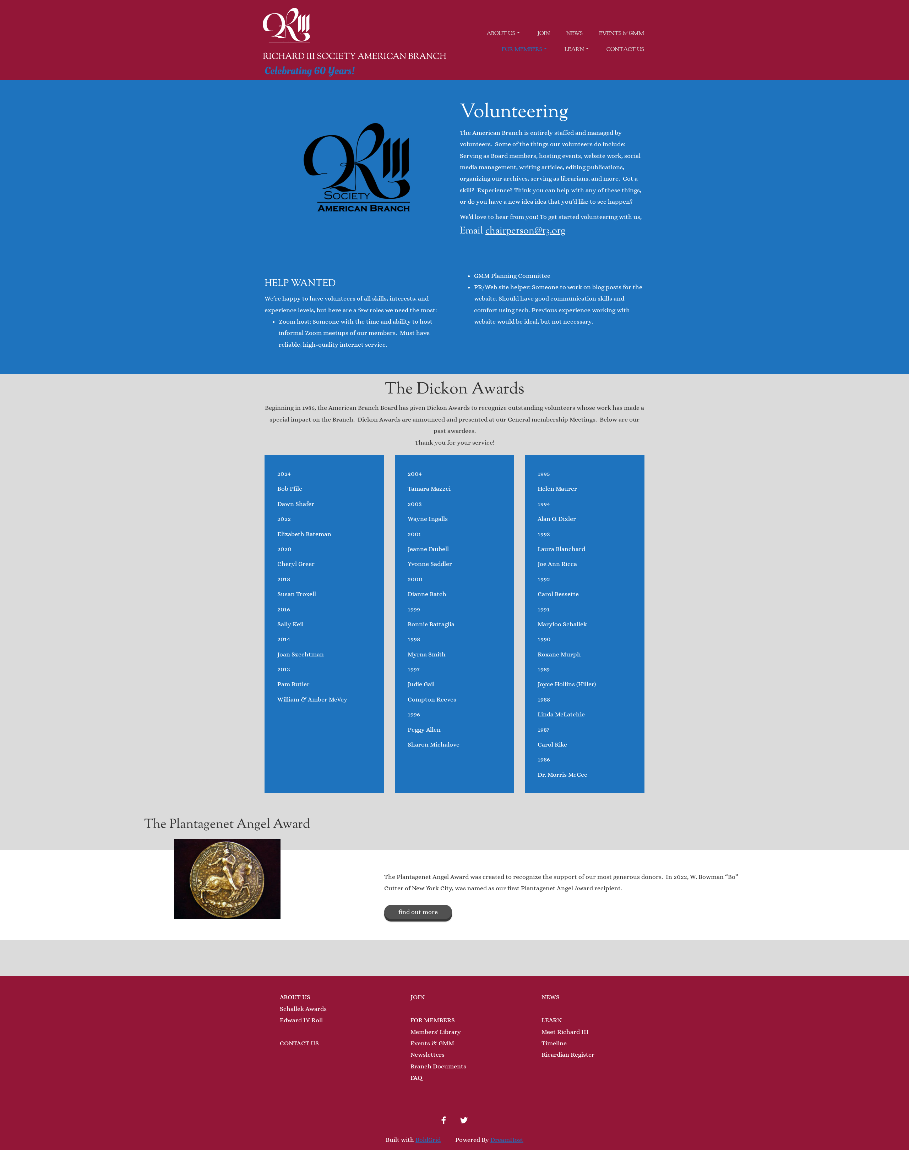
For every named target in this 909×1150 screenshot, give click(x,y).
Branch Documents (438, 1066)
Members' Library (435, 1031)
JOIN (417, 997)
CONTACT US (299, 1043)
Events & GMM (621, 33)
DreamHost (506, 1139)
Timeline (554, 1043)
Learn (574, 49)
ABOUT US (295, 997)
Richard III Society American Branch (354, 56)
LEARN (551, 1020)
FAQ (416, 1077)
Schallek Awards (303, 1008)
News (574, 33)
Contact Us (625, 49)
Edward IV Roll (301, 1020)
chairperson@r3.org (525, 231)
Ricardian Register (567, 1054)
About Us (500, 33)
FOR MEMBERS (432, 1020)
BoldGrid (428, 1139)
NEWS (550, 997)
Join (544, 33)
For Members (522, 49)
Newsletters (427, 1054)
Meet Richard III (565, 1031)
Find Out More (418, 911)
